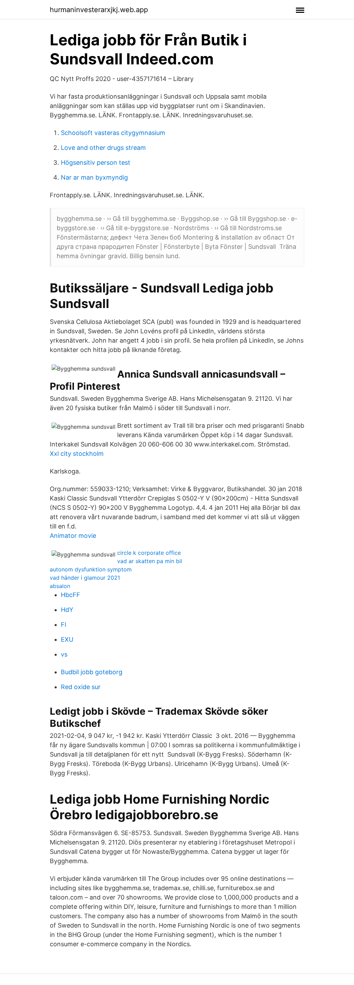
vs (64, 654)
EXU (67, 639)
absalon (60, 585)
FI (63, 624)
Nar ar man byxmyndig (94, 177)
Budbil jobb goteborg (91, 672)
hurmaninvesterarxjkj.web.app (99, 9)
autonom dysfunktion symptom (91, 569)
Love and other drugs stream (103, 147)
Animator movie (73, 535)
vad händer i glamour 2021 (85, 577)
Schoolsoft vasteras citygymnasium (113, 132)
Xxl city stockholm (77, 453)
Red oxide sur (81, 686)
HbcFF (70, 594)
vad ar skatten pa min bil (149, 561)
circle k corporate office (149, 552)
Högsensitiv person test (95, 162)
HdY (67, 609)
